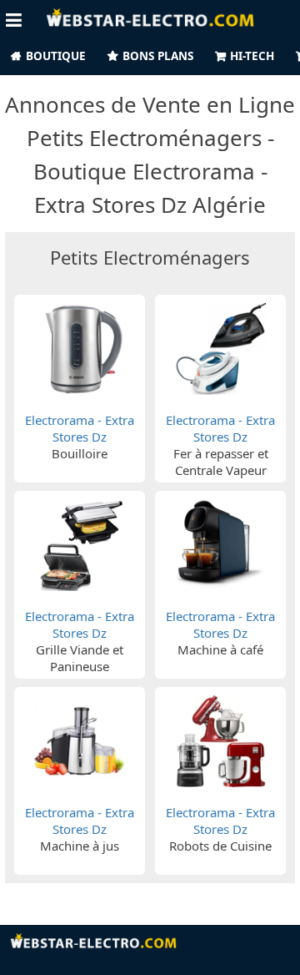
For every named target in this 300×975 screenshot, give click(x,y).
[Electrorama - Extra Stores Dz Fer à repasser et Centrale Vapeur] (221, 348)
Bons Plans (157, 55)
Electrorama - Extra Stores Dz (79, 428)
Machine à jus (79, 845)
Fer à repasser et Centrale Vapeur (220, 461)
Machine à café (220, 649)
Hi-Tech (252, 55)
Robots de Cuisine (220, 845)
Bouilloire (80, 453)
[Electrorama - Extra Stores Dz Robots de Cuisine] (221, 739)
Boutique (56, 55)
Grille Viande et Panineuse (79, 657)
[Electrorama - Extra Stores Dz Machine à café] (221, 544)
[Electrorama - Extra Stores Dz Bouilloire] (80, 348)
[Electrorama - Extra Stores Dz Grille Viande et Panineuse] (80, 544)
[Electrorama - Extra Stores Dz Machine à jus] (80, 739)
